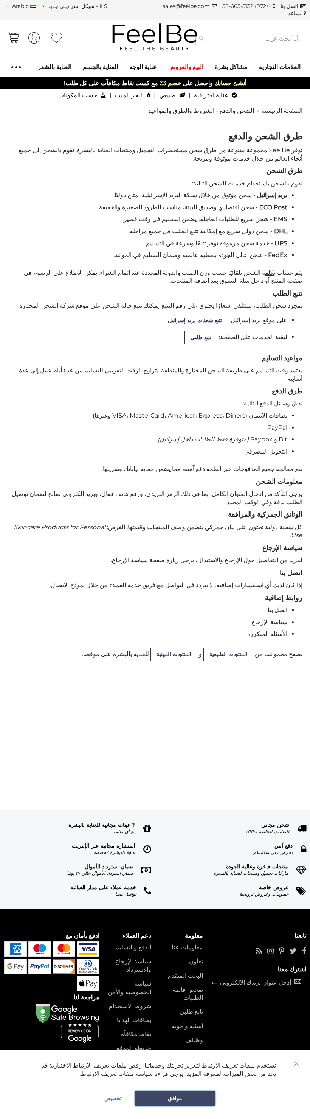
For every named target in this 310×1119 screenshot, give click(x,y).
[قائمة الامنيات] (56, 38)
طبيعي (168, 95)
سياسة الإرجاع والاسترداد (133, 965)
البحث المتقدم (185, 975)
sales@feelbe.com (186, 6)
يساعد (294, 13)
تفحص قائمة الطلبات (187, 994)
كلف (269, 272)
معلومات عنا (187, 947)
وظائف (194, 1040)
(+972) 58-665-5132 (246, 6)
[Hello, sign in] (34, 40)
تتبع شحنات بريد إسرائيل (195, 320)
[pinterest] (281, 951)
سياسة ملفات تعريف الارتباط (117, 1073)
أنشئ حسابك (230, 83)
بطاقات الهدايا (134, 1020)
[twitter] (293, 951)
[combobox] (248, 38)
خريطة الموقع (133, 1048)
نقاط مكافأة (136, 1034)
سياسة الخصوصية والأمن (129, 988)
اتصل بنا (289, 6)
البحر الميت (130, 95)
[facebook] (304, 951)
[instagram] (270, 951)
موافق (175, 1098)
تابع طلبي (191, 1011)
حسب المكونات (78, 95)
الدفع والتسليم (133, 947)
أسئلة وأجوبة (187, 1026)
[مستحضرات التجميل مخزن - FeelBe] (155, 37)
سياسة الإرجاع (130, 560)
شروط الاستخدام (130, 1006)
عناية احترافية (212, 95)
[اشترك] (214, 982)
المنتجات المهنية (174, 654)
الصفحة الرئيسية (281, 110)
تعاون (196, 961)
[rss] (259, 951)
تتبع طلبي (201, 337)
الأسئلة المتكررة (267, 633)
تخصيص (113, 1098)
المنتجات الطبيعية (228, 654)
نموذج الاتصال (68, 585)
